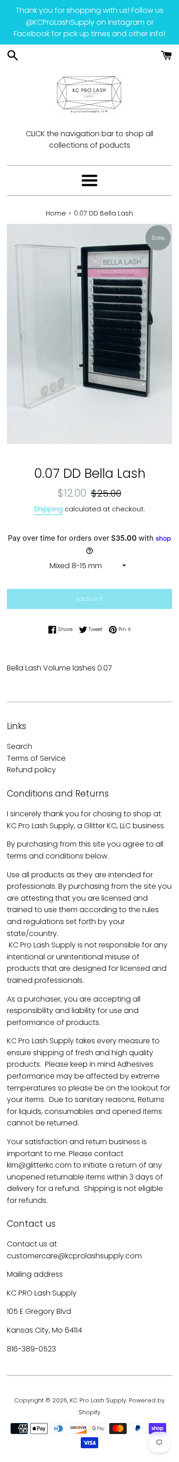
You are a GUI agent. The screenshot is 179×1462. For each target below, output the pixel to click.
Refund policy (31, 769)
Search (19, 746)
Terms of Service (36, 758)
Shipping (48, 509)
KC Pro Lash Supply (98, 1400)
